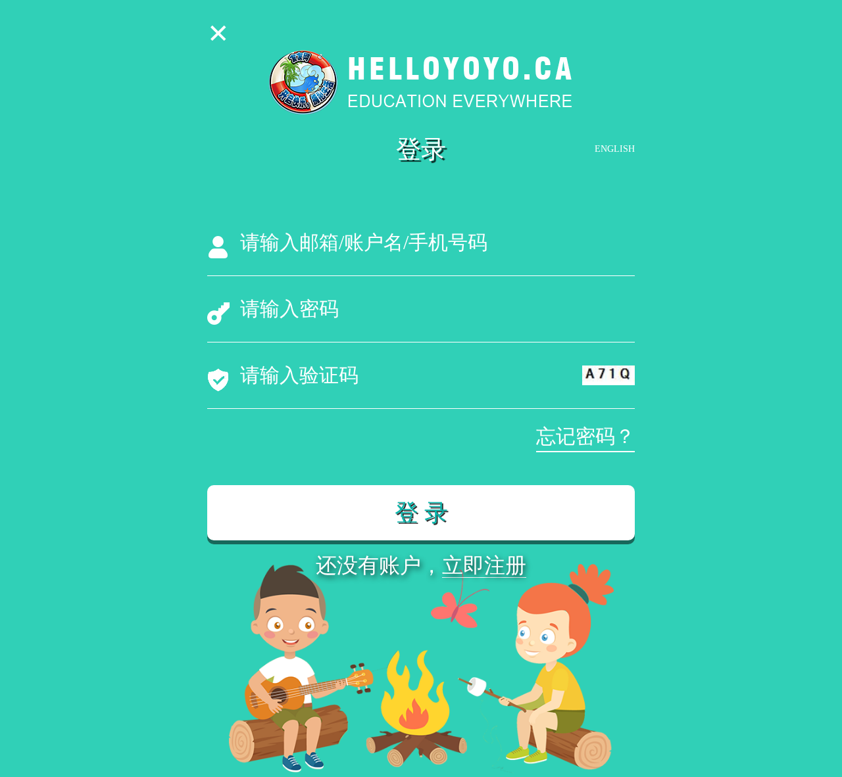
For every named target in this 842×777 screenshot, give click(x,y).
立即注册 (484, 565)
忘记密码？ (585, 436)
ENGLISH (615, 149)
